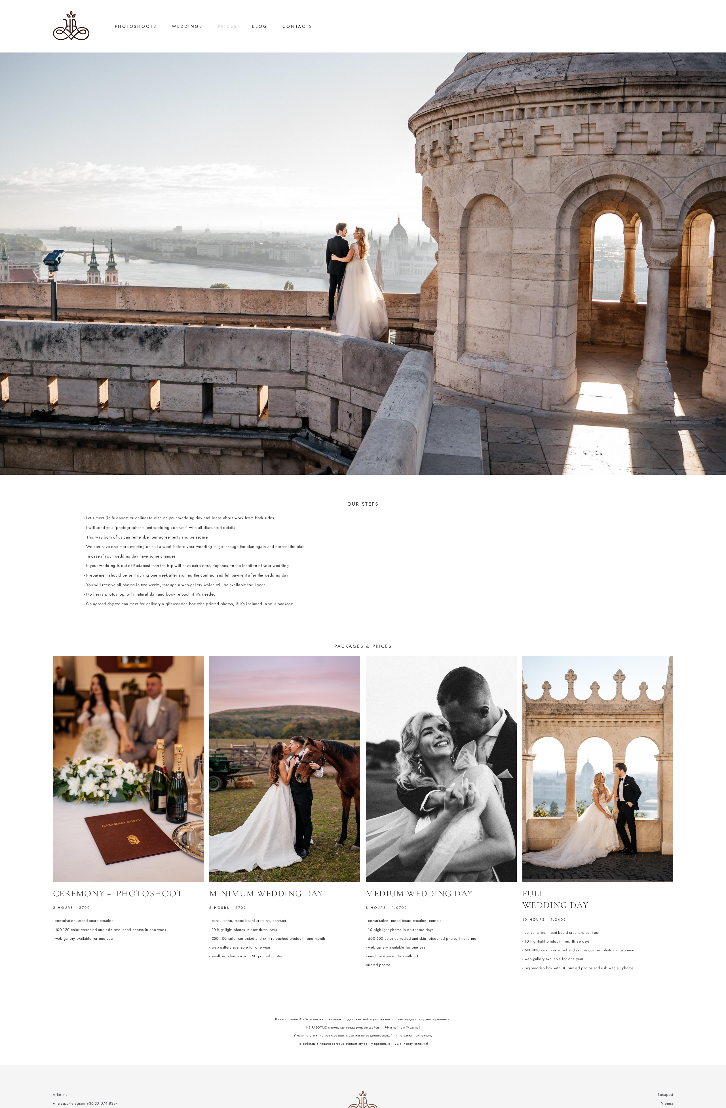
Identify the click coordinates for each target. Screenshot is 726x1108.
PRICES (227, 26)
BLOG (259, 26)
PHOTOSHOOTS (136, 26)
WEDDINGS (187, 26)
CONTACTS (297, 26)
